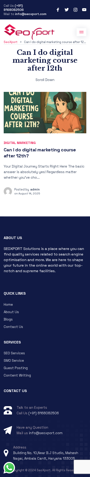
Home (8, 304)
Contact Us (13, 326)
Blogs (8, 319)
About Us (11, 312)
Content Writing (17, 375)
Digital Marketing (20, 143)
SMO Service (14, 360)
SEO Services (14, 353)
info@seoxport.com (30, 14)
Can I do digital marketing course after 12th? (40, 153)
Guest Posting (16, 368)
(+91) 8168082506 (14, 7)
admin (35, 189)
